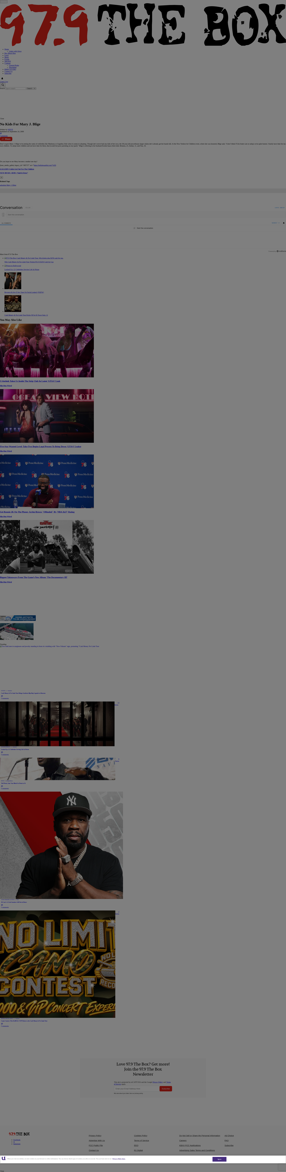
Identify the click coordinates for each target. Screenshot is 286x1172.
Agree (219, 1159)
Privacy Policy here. (119, 1159)
